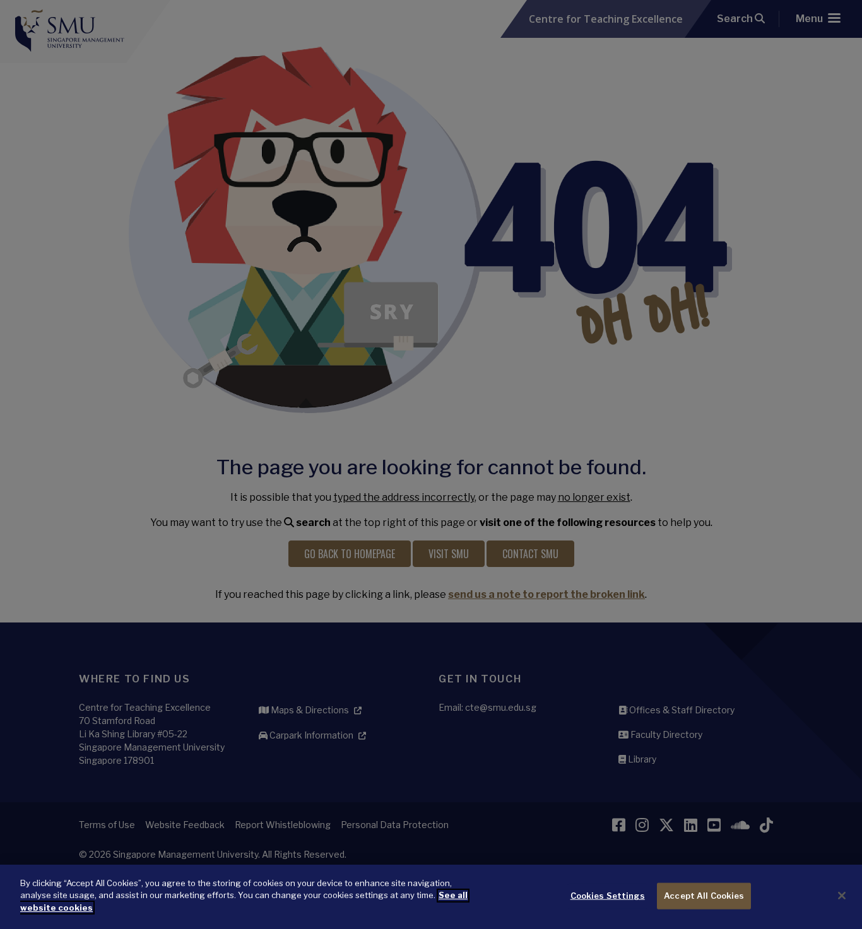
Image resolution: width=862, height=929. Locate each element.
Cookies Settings (607, 896)
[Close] (842, 895)
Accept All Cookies (704, 896)
